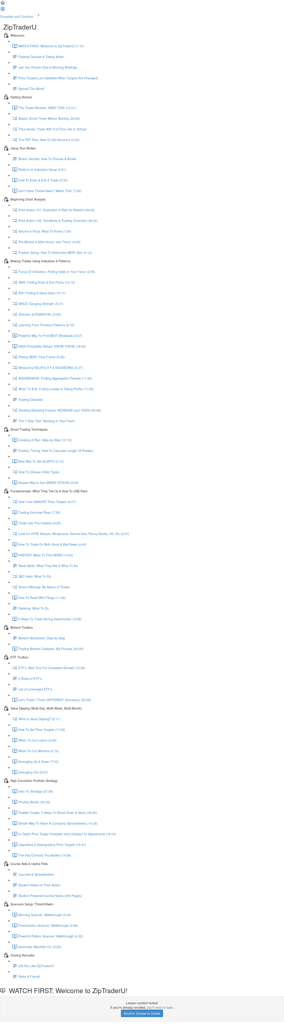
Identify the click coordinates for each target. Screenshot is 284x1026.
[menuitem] (2, 10)
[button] (2, 4)
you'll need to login (160, 1007)
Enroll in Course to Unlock (142, 1013)
